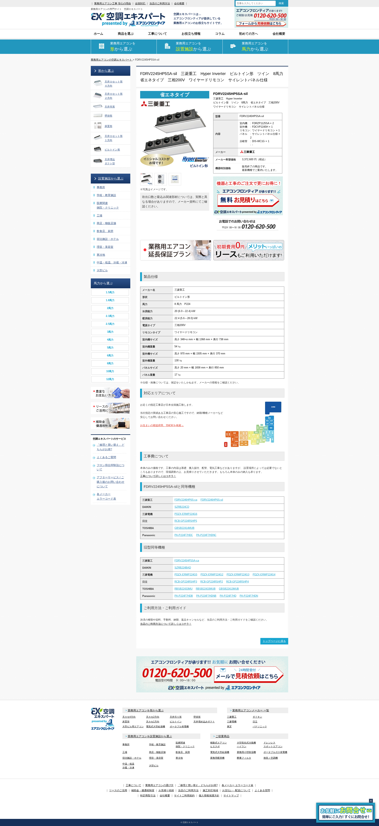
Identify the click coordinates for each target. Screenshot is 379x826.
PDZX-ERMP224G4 (264, 574)
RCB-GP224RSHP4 (237, 581)
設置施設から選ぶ (110, 178)
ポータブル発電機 (179, 726)
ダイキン (257, 716)
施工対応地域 (210, 790)
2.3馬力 (110, 316)
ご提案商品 (222, 736)
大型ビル (102, 270)
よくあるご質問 (106, 457)
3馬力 (110, 331)
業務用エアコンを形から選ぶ (146, 710)
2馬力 (110, 308)
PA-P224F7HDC (183, 535)
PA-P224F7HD (228, 595)
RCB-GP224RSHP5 (185, 520)
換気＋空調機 (271, 758)
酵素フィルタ (244, 758)
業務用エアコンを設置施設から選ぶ (150, 736)
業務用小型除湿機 (246, 752)
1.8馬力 (110, 300)
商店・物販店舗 (106, 223)
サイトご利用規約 (184, 795)
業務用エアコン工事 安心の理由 (112, 3)
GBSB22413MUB (229, 588)
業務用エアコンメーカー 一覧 (250, 710)
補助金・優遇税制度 (142, 790)
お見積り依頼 (166, 790)
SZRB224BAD (182, 567)
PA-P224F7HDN (249, 595)
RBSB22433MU (183, 588)
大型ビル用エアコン (133, 726)
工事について (133, 785)
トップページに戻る (274, 641)
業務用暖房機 (217, 758)
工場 (99, 215)
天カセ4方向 (129, 716)
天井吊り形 (176, 716)
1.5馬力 (110, 292)
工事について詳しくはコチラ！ (158, 476)
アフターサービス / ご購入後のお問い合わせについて (110, 482)
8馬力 (110, 363)
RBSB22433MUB (206, 588)
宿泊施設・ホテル (108, 239)
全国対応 (140, 3)
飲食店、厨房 (105, 231)
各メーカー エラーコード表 (237, 785)
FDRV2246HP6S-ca (185, 499)
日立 (255, 721)
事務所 (101, 187)
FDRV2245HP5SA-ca (186, 560)
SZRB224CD (181, 506)
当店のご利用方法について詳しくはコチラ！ (165, 623)
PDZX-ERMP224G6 (185, 513)
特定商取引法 (148, 795)
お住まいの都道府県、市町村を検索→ (162, 425)
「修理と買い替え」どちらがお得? (198, 785)
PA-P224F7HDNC (206, 535)
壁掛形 (197, 716)
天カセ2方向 (152, 716)
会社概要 (179, 3)
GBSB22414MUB (184, 527)
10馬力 (110, 371)
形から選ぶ (106, 70)
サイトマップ (231, 795)
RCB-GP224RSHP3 (185, 581)
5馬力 (110, 347)
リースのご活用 (118, 790)
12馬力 (110, 379)
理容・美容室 (105, 246)
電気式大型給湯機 (155, 726)
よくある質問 (262, 790)
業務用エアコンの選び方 (159, 785)
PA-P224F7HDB (183, 595)
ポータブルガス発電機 (275, 752)
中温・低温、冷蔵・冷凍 (112, 262)
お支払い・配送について (236, 790)
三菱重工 (231, 716)
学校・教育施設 (106, 195)
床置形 (125, 721)
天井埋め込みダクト (204, 721)
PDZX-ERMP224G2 (212, 574)
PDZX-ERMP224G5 (185, 574)
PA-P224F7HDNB (206, 595)
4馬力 (110, 339)
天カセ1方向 (152, 721)
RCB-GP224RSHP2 (211, 581)
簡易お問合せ (345, 813)
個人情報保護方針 (209, 795)
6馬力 (110, 355)
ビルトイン (176, 721)
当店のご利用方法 (159, 3)
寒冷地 (101, 254)
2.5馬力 (110, 323)
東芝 (229, 726)
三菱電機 (231, 721)
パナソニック (260, 726)
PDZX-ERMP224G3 (238, 574)
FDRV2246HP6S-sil (212, 499)
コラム (220, 33)
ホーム (98, 33)
